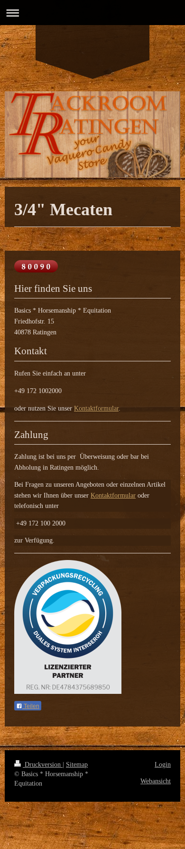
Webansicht (155, 781)
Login (163, 764)
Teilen (30, 706)
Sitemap (77, 764)
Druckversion (43, 764)
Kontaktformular (96, 408)
